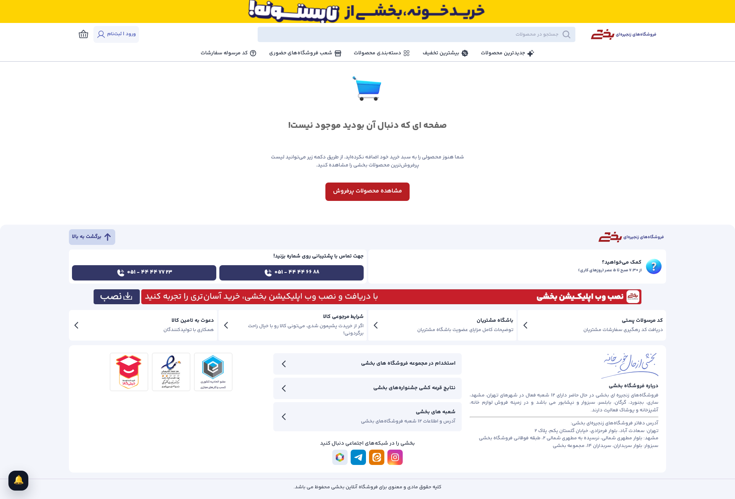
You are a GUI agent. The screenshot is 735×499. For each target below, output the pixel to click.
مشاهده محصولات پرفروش (367, 191)
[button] (363, 34)
